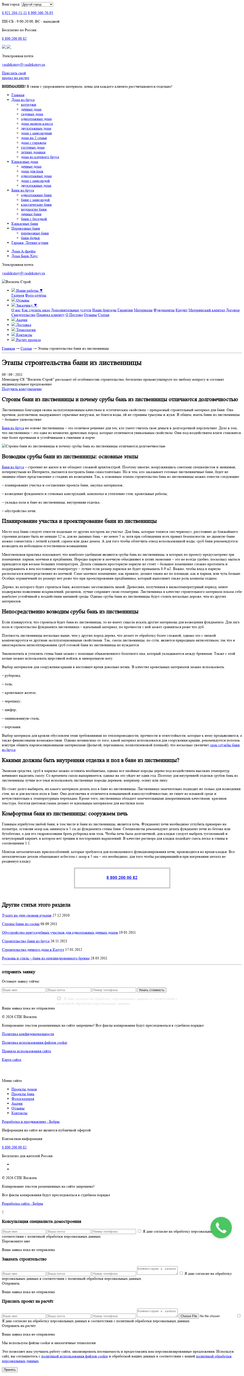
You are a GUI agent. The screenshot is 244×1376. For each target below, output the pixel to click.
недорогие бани (34, 209)
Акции (17, 1103)
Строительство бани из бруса (26, 941)
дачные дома (31, 109)
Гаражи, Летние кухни (29, 242)
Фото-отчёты (35, 295)
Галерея (17, 295)
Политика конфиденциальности (28, 1034)
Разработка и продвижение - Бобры (31, 1121)
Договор (233, 310)
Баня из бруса (13, 428)
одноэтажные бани (36, 195)
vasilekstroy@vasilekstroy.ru (23, 64)
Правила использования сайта (26, 1051)
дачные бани (31, 214)
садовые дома (32, 114)
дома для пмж (32, 171)
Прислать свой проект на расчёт (15, 75)
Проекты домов (24, 1089)
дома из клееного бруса (40, 157)
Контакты (19, 1113)
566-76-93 (40, 12)
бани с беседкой (34, 219)
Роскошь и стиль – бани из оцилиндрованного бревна (46, 958)
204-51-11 (14, 12)
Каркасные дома (24, 161)
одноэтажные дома (36, 118)
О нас (16, 310)
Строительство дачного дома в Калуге (33, 949)
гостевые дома (33, 147)
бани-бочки (30, 238)
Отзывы (90, 314)
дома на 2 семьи (34, 138)
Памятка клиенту (50, 314)
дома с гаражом (33, 142)
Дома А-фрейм (23, 251)
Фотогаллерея (22, 1098)
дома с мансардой (35, 180)
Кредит (182, 310)
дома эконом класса (37, 123)
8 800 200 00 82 (122, 877)
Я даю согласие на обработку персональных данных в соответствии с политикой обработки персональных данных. (116, 1001)
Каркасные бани (24, 223)
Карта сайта (11, 1059)
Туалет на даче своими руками (26, 915)
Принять (10, 1369)
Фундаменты (164, 310)
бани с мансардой (35, 199)
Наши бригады (104, 310)
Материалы (143, 310)
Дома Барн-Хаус (24, 256)
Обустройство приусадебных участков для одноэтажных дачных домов (60, 932)
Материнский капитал (206, 310)
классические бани (36, 204)
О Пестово (74, 314)
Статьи (103, 314)
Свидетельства (23, 314)
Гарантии (125, 310)
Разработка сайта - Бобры (22, 1203)
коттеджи (28, 104)
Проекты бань (22, 1094)
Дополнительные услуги (71, 310)
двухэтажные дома (36, 128)
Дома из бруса (23, 99)
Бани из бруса (22, 190)
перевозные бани (35, 233)
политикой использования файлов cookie (74, 1356)
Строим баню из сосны (21, 924)
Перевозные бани (25, 228)
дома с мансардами (36, 133)
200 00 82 (14, 38)
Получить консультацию (22, 389)
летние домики (33, 152)
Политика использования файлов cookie (34, 1042)
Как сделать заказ (36, 310)
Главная (17, 95)
